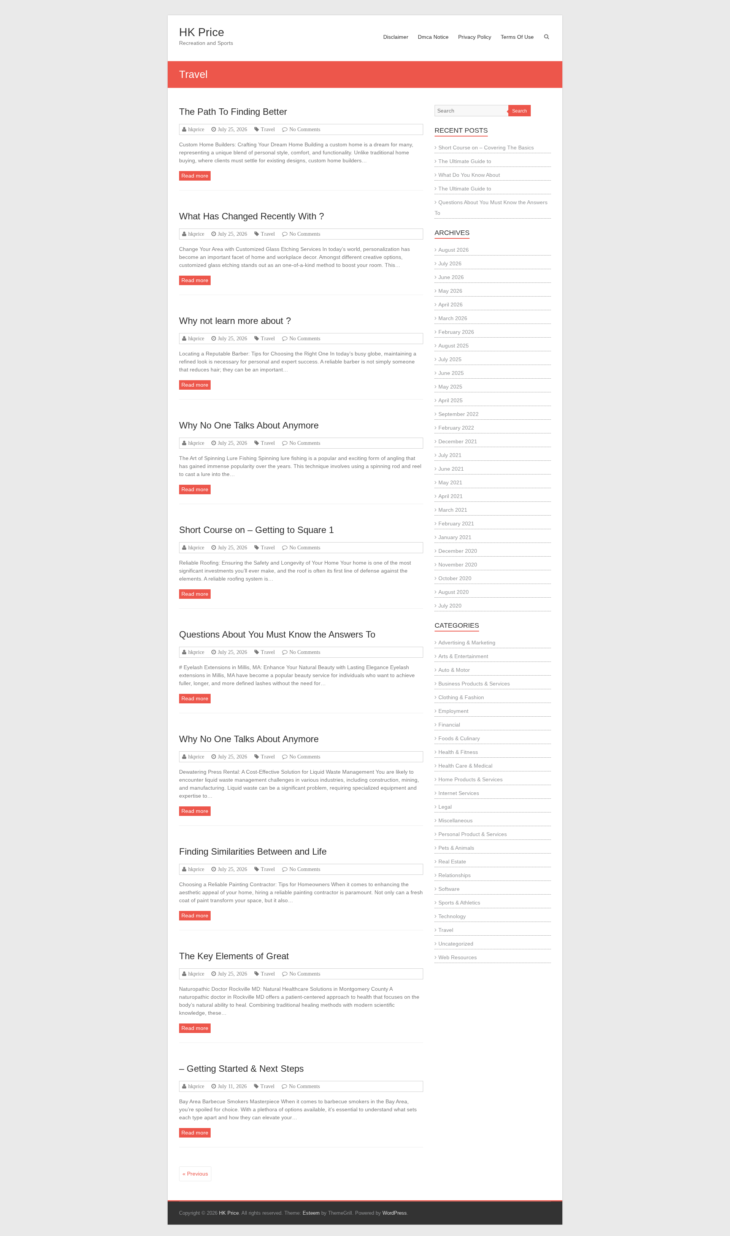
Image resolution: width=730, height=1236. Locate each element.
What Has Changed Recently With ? (251, 216)
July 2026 (450, 263)
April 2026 (450, 304)
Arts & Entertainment (463, 656)
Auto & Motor (454, 670)
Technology (452, 916)
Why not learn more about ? (235, 321)
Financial (449, 725)
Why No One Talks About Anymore (249, 425)
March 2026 (452, 318)
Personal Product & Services (472, 834)
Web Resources (457, 957)
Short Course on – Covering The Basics (486, 147)
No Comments (304, 129)
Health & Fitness (458, 752)
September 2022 (458, 414)
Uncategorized (455, 944)
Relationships (454, 875)
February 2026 (456, 332)
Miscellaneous (455, 820)
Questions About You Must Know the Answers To (277, 634)
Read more (194, 176)
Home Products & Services (470, 779)
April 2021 (450, 496)
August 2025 (453, 346)
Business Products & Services (474, 684)
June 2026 (451, 277)
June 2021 (451, 469)
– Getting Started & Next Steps (241, 1068)
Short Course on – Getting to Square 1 (256, 530)
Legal (445, 807)
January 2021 (454, 537)
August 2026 (453, 250)
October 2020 (454, 578)
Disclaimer (395, 37)
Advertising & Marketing (466, 642)
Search (519, 111)
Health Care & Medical (465, 766)
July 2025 (450, 359)
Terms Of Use (517, 37)
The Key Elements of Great (234, 956)
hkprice (196, 129)
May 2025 (450, 387)
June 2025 (451, 373)
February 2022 (456, 428)
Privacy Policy (474, 37)
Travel (268, 129)
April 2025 (450, 400)
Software (449, 889)
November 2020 (457, 565)
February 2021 (456, 523)
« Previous (195, 1174)
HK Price (201, 32)
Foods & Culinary (459, 738)
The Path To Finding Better (233, 111)
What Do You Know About (469, 175)
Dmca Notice (433, 37)
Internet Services (458, 793)
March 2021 (452, 510)
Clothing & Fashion (461, 697)
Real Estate (452, 861)
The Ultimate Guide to (464, 161)
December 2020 (457, 551)
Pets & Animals (456, 848)
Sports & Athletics (459, 903)
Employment (453, 711)
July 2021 (450, 455)
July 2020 (450, 606)
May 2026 (450, 291)
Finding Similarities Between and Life (253, 851)
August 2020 (453, 592)
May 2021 (450, 482)
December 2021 (457, 441)
